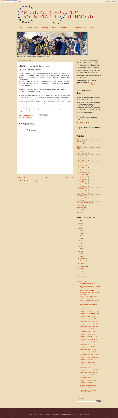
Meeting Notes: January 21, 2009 (88, 352)
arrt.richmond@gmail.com (91, 84)
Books (78, 146)
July (81, 271)
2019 (79, 238)
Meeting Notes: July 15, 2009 (87, 344)
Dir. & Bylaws (32, 27)
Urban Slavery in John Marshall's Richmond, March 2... (88, 305)
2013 (79, 253)
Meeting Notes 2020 (82, 184)
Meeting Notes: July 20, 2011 (87, 375)
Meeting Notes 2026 (82, 198)
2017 (79, 243)
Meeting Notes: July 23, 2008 (87, 329)
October (82, 263)
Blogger (88, 414)
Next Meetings (80, 205)
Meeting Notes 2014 (82, 169)
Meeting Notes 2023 (82, 191)
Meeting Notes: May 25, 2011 (87, 377)
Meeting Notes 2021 (82, 186)
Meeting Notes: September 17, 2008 (89, 326)
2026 (79, 220)
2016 (79, 246)
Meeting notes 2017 (82, 177)
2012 (79, 256)
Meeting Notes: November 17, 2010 (88, 354)
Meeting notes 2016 (82, 174)
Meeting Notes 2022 (82, 188)
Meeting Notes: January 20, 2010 (88, 367)
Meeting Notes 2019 (82, 181)
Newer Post (21, 177)
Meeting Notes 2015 (82, 172)
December (83, 258)
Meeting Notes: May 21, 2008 (87, 331)
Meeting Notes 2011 (82, 162)
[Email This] (40, 115)
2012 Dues (82, 308)
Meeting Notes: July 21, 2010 (87, 359)
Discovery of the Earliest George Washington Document (88, 297)
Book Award (80, 141)
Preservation (80, 207)
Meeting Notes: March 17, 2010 (87, 364)
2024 (79, 225)
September (83, 266)
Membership (80, 200)
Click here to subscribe (83, 122)
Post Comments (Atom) (30, 181)
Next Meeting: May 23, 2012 (87, 283)
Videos (78, 212)
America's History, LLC (83, 131)
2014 (79, 251)
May (81, 276)
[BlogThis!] (41, 115)
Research (79, 209)
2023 (79, 228)
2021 (79, 233)
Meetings (44, 27)
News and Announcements (84, 202)
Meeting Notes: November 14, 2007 (88, 311)
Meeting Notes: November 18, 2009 (88, 339)
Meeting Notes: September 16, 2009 (89, 341)
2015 (79, 248)
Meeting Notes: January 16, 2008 (88, 336)
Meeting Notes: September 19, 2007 (89, 313)
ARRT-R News (80, 139)
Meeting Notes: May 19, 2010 (87, 362)
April (81, 279)
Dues (54, 27)
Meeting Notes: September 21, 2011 (89, 372)
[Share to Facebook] (45, 115)
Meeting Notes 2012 (82, 165)
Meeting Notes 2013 (82, 167)
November (83, 261)
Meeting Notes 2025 (82, 195)
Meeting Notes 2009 (82, 158)
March (82, 281)
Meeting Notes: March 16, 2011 (87, 380)
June (81, 273)
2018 (79, 241)
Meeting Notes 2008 (82, 155)
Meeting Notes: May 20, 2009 (87, 347)
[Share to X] (43, 115)
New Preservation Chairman (86, 290)
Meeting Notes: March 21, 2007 (87, 318)
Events (78, 148)
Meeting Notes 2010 (82, 160)
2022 (79, 230)
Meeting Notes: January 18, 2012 (88, 387)
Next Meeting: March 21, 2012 (87, 385)
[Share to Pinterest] (47, 115)
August (82, 268)
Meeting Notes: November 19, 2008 (88, 324)
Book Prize (64, 27)
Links (91, 27)
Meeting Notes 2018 (82, 179)
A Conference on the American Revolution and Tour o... (87, 391)
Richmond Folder (78, 27)
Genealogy (79, 151)
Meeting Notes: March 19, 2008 (87, 334)
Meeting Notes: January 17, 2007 (88, 321)
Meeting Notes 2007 (28, 117)
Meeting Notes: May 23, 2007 (87, 316)
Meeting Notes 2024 (82, 193)
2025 (79, 223)
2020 (79, 236)
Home (21, 27)
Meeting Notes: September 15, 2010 (89, 357)
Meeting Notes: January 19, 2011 (88, 382)
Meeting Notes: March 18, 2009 (87, 349)
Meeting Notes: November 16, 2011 (88, 370)
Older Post (69, 177)
